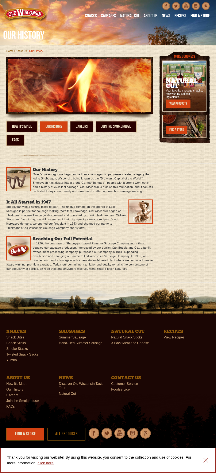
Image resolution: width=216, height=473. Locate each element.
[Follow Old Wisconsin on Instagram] (196, 6)
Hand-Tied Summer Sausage (81, 343)
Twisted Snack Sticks (22, 354)
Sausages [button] (108, 16)
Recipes (180, 16)
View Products (178, 103)
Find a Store (176, 130)
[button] (206, 460)
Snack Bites (15, 337)
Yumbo (11, 360)
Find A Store (200, 16)
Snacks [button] (91, 16)
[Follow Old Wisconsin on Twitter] (176, 6)
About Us (21, 51)
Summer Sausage (72, 337)
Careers (82, 126)
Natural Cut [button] (129, 16)
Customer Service (124, 383)
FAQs (15, 140)
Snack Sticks (16, 343)
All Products (66, 434)
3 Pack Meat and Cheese (130, 343)
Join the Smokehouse (116, 126)
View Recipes (174, 337)
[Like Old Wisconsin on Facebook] (166, 6)
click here (46, 463)
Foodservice (120, 389)
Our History (54, 126)
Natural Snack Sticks (126, 337)
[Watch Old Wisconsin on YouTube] (186, 6)
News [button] (166, 16)
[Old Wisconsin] (25, 14)
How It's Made (22, 126)
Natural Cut (67, 393)
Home (10, 51)
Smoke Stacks (17, 348)
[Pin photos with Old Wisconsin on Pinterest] (206, 6)
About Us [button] (151, 16)
